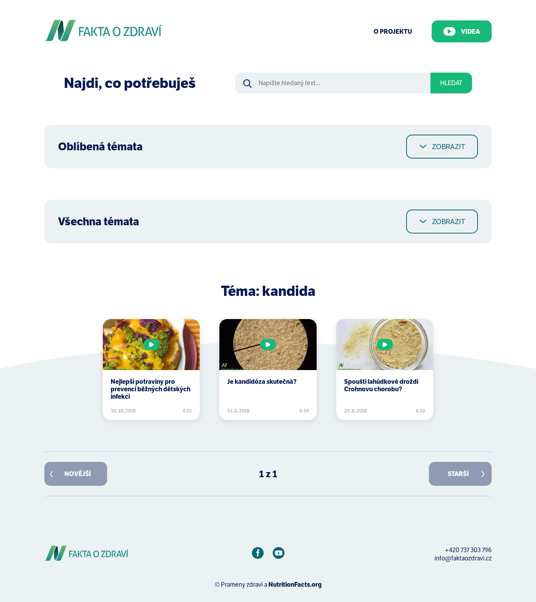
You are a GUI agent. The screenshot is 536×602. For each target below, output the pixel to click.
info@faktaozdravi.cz (463, 558)
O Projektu (393, 31)
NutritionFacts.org (295, 584)
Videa (470, 31)
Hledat (451, 83)
